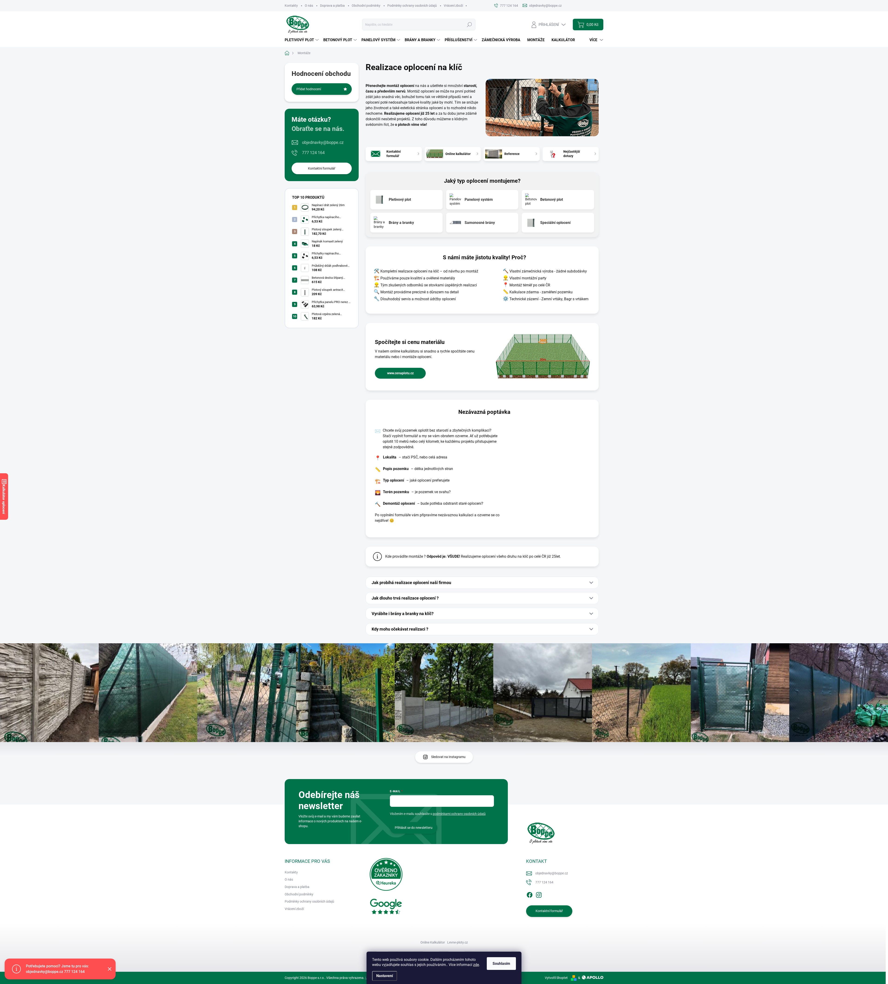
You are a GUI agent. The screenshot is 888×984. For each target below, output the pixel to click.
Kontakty (291, 5)
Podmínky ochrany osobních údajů (412, 5)
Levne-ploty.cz (457, 942)
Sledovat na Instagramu (448, 757)
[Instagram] (538, 894)
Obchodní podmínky (366, 5)
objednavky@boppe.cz (323, 142)
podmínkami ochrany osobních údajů (459, 814)
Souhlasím (501, 963)
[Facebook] (529, 894)
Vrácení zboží (453, 5)
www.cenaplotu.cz (400, 373)
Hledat (469, 24)
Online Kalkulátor (432, 942)
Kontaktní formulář (321, 168)
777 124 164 (313, 152)
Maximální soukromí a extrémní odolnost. (557, 199)
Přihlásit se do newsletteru (413, 827)
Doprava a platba (332, 5)
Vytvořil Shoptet (556, 978)
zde (476, 964)
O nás (309, 5)
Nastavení (384, 976)
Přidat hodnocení (308, 89)
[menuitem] (302, 40)
